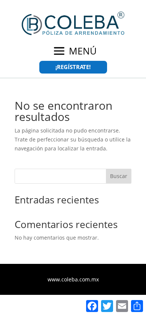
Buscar (118, 176)
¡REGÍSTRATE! (73, 67)
